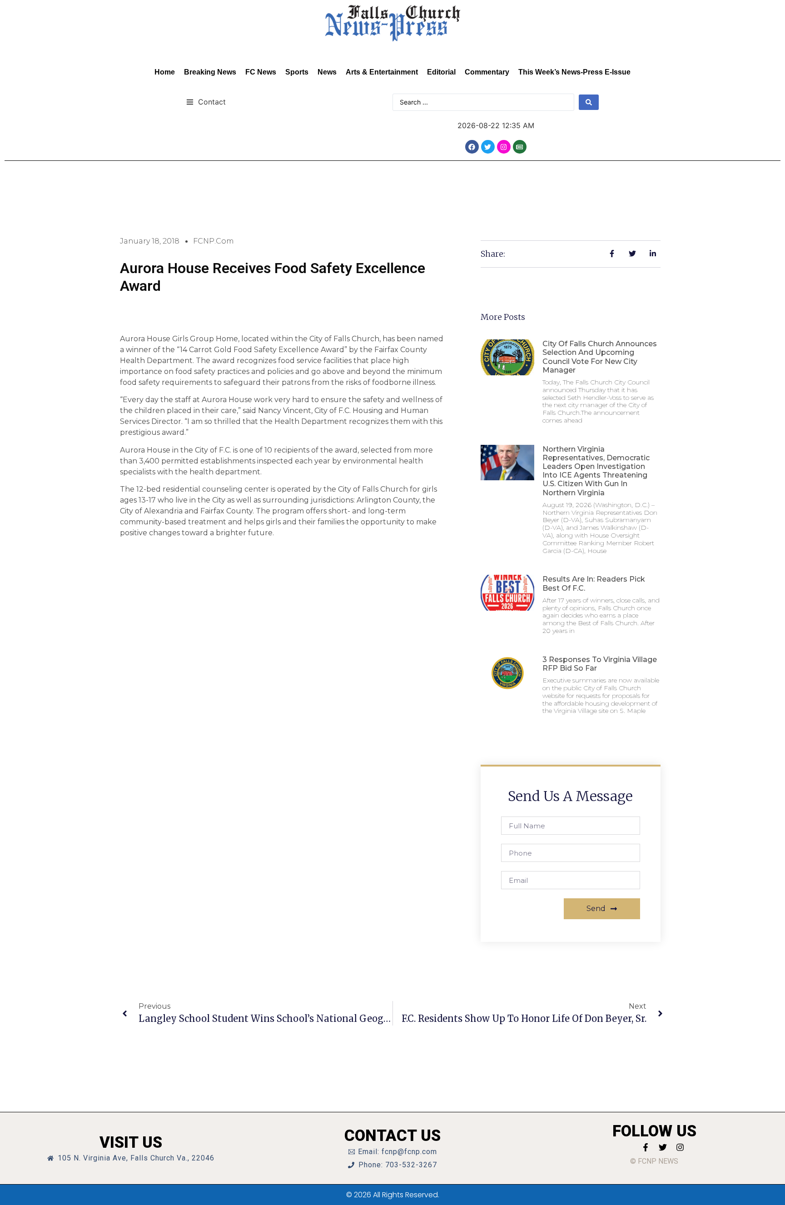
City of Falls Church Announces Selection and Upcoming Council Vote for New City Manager (599, 356)
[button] (206, 102)
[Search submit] (589, 102)
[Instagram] (504, 147)
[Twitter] (488, 147)
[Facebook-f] (645, 1147)
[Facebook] (472, 147)
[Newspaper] (520, 147)
